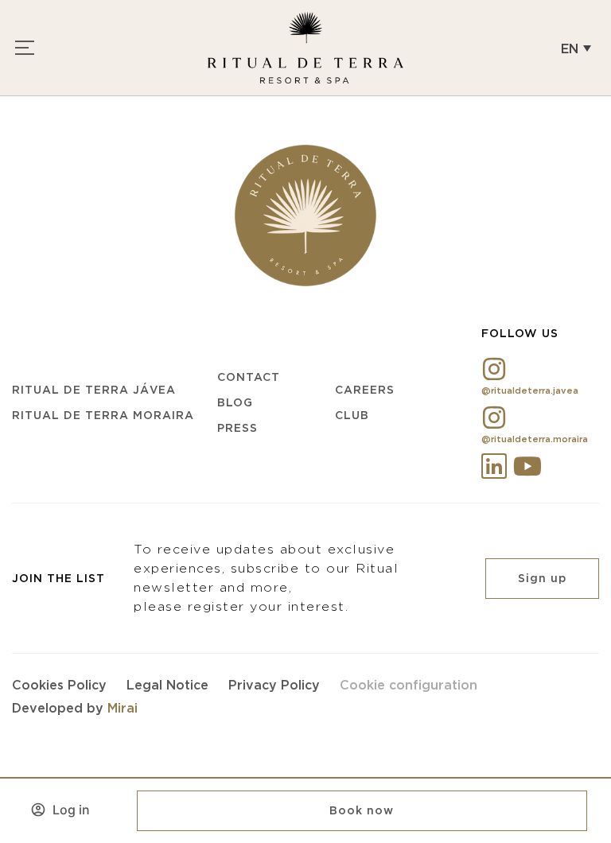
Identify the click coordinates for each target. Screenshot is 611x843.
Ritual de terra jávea (94, 389)
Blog (235, 402)
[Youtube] (527, 466)
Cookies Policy (59, 685)
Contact (248, 377)
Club (352, 415)
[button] (576, 48)
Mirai (122, 708)
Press (237, 428)
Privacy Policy (274, 685)
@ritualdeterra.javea (529, 390)
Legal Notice (167, 685)
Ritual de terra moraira (103, 415)
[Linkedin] (494, 466)
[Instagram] (494, 369)
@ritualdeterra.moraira (534, 439)
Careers (365, 389)
